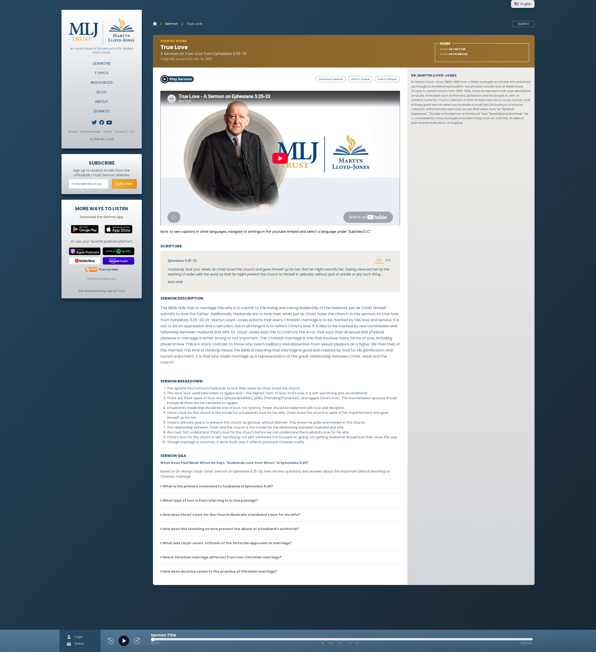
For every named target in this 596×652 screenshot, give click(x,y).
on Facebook (454, 54)
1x (323, 643)
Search (523, 24)
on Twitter (453, 49)
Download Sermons (102, 279)
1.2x (330, 643)
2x (357, 643)
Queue (78, 643)
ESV (379, 260)
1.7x (349, 643)
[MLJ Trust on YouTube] (109, 122)
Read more (175, 282)
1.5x (340, 643)
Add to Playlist (387, 79)
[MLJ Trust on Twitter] (94, 122)
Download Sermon (331, 79)
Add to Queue (360, 79)
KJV (388, 260)
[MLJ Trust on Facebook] (101, 122)
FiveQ (121, 291)
